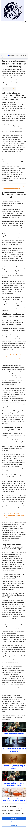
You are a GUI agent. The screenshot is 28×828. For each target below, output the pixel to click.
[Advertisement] (14, 38)
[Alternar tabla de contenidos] (13, 89)
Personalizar (14, 821)
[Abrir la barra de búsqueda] (23, 22)
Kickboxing (7, 55)
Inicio (2, 55)
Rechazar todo (14, 825)
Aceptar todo (14, 818)
